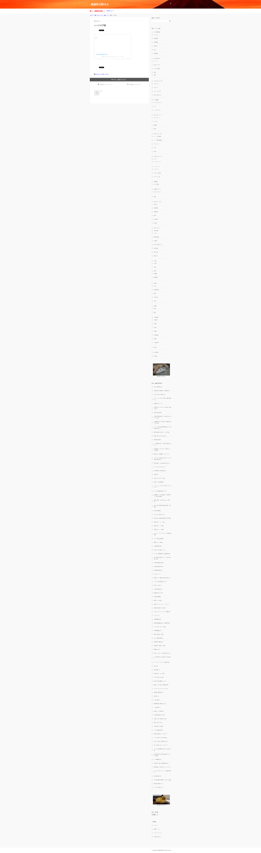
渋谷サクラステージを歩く (159, 478)
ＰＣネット (156, 144)
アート (155, 159)
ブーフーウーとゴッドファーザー (161, 688)
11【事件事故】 (157, 32)
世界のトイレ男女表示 (159, 711)
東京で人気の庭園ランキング (160, 681)
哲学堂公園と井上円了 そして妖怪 (161, 432)
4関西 (155, 331)
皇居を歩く (156, 474)
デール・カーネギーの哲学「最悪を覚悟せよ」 (162, 399)
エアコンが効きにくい (159, 787)
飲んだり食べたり (158, 95)
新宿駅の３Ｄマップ (158, 403)
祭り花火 (156, 252)
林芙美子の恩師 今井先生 (159, 607)
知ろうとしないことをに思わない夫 (162, 653)
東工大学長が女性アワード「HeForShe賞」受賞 (162, 558)
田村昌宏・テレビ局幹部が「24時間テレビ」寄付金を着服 (162, 495)
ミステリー (156, 34)
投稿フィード (157, 829)
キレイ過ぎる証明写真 (159, 538)
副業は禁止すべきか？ (159, 592)
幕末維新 (156, 208)
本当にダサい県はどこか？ (159, 549)
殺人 (155, 49)
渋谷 (155, 301)
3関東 (155, 306)
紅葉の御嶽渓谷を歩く (159, 566)
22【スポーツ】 (157, 115)
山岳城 (155, 240)
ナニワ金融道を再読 (158, 730)
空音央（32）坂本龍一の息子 (160, 718)
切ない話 (156, 666)
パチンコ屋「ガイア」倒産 (159, 626)
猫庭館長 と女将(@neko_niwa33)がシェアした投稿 (112, 56)
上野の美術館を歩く (158, 589)
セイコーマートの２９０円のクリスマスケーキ (162, 486)
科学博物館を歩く (158, 630)
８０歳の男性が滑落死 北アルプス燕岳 (162, 779)
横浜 (155, 312)
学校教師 (156, 42)
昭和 (155, 215)
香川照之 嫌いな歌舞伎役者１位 (161, 763)
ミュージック (157, 166)
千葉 (155, 308)
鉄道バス (156, 255)
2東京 (155, 283)
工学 (155, 147)
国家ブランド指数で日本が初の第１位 (162, 577)
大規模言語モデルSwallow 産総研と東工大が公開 (162, 422)
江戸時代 (156, 219)
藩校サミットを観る (158, 542)
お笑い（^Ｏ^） (105, 74)
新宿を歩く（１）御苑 (159, 529)
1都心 (155, 260)
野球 (155, 128)
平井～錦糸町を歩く (158, 386)
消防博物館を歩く (158, 619)
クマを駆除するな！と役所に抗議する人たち (162, 444)
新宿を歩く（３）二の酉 (159, 522)
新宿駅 (155, 273)
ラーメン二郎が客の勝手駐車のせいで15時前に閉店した (162, 427)
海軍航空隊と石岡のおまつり (160, 703)
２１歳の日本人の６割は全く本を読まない (162, 657)
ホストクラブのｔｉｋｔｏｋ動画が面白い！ (162, 771)
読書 (155, 196)
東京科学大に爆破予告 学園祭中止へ (162, 390)
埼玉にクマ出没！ (158, 585)
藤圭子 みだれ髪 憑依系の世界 (161, 684)
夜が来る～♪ (156, 696)
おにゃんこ (98, 74)
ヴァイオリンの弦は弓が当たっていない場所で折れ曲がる (162, 458)
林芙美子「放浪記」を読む (159, 645)
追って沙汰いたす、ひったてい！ (161, 745)
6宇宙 (155, 347)
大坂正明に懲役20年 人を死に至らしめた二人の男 (162, 417)
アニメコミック (157, 161)
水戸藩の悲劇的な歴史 (159, 562)
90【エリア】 (157, 228)
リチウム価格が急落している (160, 491)
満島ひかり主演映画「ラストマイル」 (162, 454)
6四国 (155, 338)
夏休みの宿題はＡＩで (159, 783)
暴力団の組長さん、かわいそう (160, 733)
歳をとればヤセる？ (158, 722)
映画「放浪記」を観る (159, 634)
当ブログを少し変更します (159, 394)
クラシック (156, 169)
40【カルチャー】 (158, 156)
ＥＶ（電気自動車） (158, 140)
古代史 (155, 204)
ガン (155, 106)
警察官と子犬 (157, 649)
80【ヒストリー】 (158, 201)
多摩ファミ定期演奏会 (159, 482)
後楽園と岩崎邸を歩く (159, 692)
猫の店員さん (157, 669)
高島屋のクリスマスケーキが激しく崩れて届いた (162, 408)
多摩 (155, 293)
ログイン (156, 825)
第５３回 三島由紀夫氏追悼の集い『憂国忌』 (162, 506)
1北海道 (155, 319)
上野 (155, 286)
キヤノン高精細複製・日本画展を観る (162, 553)
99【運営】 (156, 352)
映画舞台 (156, 181)
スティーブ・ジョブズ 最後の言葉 (161, 662)
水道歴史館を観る (158, 546)
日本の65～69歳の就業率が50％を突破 (162, 518)
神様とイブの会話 (158, 600)
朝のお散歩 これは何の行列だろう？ (162, 463)
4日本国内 (156, 317)
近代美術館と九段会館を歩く (160, 470)
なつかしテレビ (157, 191)
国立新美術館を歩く (158, 570)
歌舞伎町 (156, 277)
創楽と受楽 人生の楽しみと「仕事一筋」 (162, 501)
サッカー (156, 121)
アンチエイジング (158, 102)
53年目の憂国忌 (157, 510)
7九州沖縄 (156, 342)
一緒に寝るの (157, 699)
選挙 (155, 75)
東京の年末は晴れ (158, 412)
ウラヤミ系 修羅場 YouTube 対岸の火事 (162, 749)
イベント (156, 61)
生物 (155, 151)
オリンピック (157, 117)
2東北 (155, 323)
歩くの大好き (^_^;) (158, 244)
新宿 (155, 270)
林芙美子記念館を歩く (159, 641)
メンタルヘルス (157, 110)
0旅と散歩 (156, 230)
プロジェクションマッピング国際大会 (162, 611)
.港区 (155, 267)
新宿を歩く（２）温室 (159, 525)
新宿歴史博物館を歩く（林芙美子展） (162, 623)
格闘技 (155, 125)
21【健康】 (156, 99)
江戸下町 (156, 297)
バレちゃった (157, 615)
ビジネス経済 (157, 68)
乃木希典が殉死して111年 (159, 715)
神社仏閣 (156, 248)
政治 (155, 72)
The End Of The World (159, 677)
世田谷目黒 (156, 289)
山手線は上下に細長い (159, 726)
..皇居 (155, 263)
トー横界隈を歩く (158, 759)
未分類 (155, 356)
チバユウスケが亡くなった (159, 466)
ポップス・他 (157, 176)
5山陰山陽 (156, 335)
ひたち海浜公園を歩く (159, 638)
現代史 (155, 223)
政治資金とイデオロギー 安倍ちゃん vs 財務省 (162, 449)
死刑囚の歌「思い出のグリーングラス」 (162, 767)
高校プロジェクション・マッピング (161, 604)
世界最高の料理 (157, 439)
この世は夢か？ (157, 707)
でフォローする (105, 84)
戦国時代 (156, 211)
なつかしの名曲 (157, 172)
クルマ (155, 233)
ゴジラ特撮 (156, 184)
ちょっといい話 (157, 91)
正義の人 (156, 46)
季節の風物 (156, 237)
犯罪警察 (156, 53)
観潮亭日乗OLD (99, 4)
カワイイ (156, 87)
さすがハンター (157, 574)
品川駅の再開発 (157, 596)
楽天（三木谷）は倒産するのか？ (161, 741)
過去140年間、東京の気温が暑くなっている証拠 (162, 755)
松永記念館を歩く (158, 776)
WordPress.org (157, 836)
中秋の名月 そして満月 (159, 673)
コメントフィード (158, 832)
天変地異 (156, 38)
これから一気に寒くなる (159, 514)
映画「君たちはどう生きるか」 (160, 436)
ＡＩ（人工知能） (158, 136)
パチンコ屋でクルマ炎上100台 (160, 737)
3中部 (155, 327)
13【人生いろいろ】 (158, 81)
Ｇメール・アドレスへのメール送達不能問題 (162, 534)
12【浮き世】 (157, 58)
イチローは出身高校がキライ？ (160, 581)
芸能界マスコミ (157, 189)
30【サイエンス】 (158, 133)
